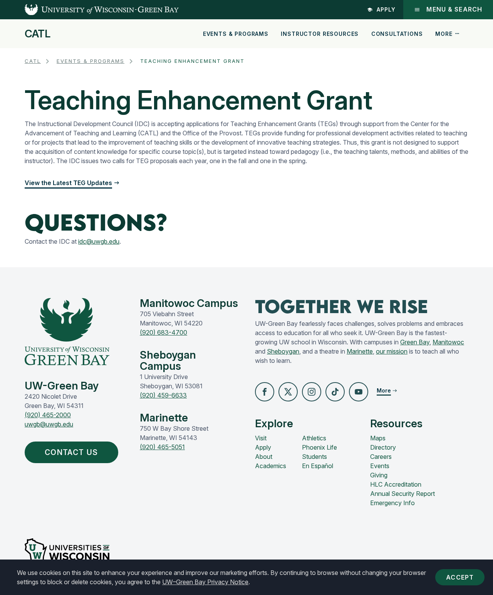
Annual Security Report (402, 493)
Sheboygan (283, 351)
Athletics (314, 438)
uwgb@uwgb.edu (49, 424)
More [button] (443, 33)
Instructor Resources (320, 33)
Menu (454, 9)
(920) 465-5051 (162, 447)
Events (379, 466)
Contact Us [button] (71, 452)
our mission (391, 351)
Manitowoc (448, 342)
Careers (381, 456)
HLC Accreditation (395, 484)
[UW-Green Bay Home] (89, 9)
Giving (378, 475)
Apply (386, 9)
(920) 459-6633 (163, 395)
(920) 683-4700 (163, 332)
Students (314, 456)
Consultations (397, 33)
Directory (383, 447)
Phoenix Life (319, 447)
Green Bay (414, 342)
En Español (317, 466)
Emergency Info (392, 503)
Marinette (360, 351)
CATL (37, 34)
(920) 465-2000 (48, 415)
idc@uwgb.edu (98, 241)
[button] (264, 391)
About (263, 456)
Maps (378, 438)
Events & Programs (235, 33)
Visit (261, 438)
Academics (270, 466)
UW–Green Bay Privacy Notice (205, 582)
